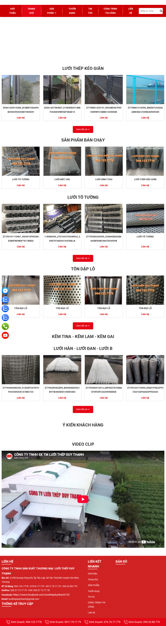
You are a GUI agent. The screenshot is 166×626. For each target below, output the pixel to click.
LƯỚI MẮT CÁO (62, 179)
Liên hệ (130, 10)
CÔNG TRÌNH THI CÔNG (110, 10)
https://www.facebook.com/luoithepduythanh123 (41, 594)
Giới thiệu (12, 10)
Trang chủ (31, 10)
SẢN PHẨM (50, 10)
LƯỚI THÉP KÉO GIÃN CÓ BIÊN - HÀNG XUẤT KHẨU (64, 57)
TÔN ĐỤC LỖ (20, 308)
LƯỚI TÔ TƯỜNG (20, 179)
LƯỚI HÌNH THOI (103, 179)
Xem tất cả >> (83, 129)
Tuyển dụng (72, 10)
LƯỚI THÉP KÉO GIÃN (145, 179)
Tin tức (90, 10)
